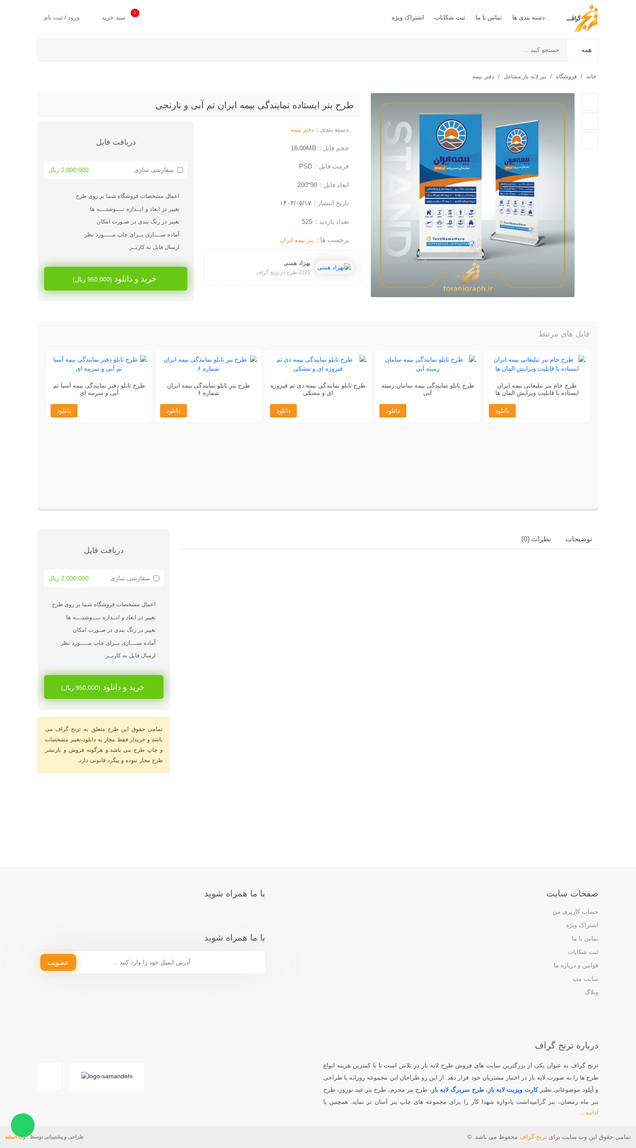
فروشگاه (566, 76)
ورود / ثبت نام (62, 17)
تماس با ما (488, 17)
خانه (591, 76)
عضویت (58, 962)
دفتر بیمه (483, 76)
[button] (62, 336)
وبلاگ (591, 992)
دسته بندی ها (528, 17)
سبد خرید (119, 15)
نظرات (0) (536, 539)
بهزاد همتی (297, 262)
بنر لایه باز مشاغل (525, 76)
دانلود (502, 488)
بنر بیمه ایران (297, 239)
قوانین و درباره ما (576, 965)
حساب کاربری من (575, 911)
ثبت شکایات (449, 17)
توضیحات (578, 539)
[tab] (578, 539)
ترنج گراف (533, 1136)
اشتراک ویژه (408, 17)
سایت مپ (585, 978)
